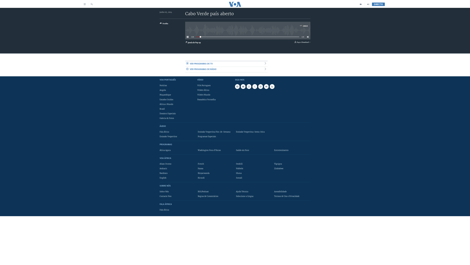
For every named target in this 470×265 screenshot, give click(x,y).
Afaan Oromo (165, 164)
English (163, 178)
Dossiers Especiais (168, 113)
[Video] (361, 4)
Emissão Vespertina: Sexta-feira (250, 132)
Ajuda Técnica (242, 191)
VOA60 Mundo (203, 95)
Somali (239, 178)
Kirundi (201, 178)
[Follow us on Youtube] (243, 86)
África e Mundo (166, 104)
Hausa (200, 168)
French (201, 164)
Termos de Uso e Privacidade (286, 196)
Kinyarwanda (203, 173)
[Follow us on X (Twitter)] (254, 86)
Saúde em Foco (242, 150)
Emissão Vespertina (168, 136)
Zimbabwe (278, 168)
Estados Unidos (166, 99)
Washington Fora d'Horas (209, 150)
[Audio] (368, 4)
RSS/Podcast (203, 191)
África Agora (165, 150)
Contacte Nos (165, 196)
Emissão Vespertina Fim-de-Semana (214, 132)
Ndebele (239, 168)
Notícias (163, 85)
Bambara (163, 173)
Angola (163, 90)
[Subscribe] (266, 86)
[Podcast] (260, 86)
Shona (239, 173)
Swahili (239, 164)
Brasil (162, 109)
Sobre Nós (164, 191)
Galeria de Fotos (167, 118)
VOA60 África (203, 90)
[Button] (164, 24)
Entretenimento (281, 150)
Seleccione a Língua (244, 196)
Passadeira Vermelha (206, 99)
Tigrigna (278, 164)
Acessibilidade (280, 191)
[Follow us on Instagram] (249, 86)
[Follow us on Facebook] (237, 86)
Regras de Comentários (208, 196)
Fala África (164, 132)
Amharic (163, 168)
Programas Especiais (207, 136)
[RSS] (272, 86)
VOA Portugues (204, 85)
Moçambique (165, 95)
